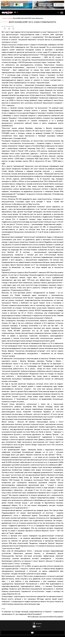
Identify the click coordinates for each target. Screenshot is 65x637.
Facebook (38, 623)
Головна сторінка (7, 18)
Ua (15, 12)
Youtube (38, 626)
